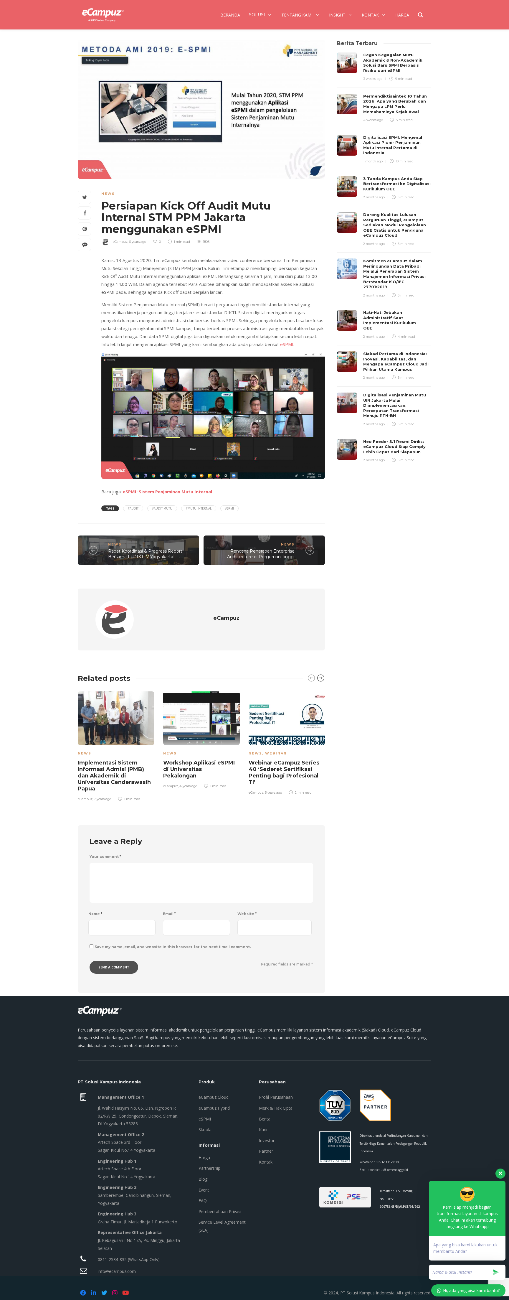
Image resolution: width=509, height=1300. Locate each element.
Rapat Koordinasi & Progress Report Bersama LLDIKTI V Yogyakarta (145, 553)
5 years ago (273, 792)
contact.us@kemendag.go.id (389, 1170)
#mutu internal (198, 508)
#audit (133, 508)
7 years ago (102, 799)
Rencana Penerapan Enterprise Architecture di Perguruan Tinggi (261, 553)
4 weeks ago (373, 120)
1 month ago (373, 161)
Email (169, 914)
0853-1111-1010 (387, 1162)
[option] (116, 745)
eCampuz (120, 242)
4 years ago (188, 786)
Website (247, 914)
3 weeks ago (372, 79)
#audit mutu (162, 508)
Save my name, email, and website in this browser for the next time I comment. (173, 947)
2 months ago (374, 197)
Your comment (105, 856)
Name (95, 914)
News (108, 194)
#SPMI (229, 508)
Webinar (276, 753)
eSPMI (286, 344)
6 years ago (137, 242)
